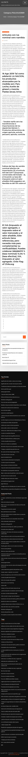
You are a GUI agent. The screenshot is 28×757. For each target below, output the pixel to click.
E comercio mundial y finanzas (8, 433)
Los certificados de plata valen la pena (10, 722)
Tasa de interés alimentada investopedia (10, 460)
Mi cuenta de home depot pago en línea (10, 451)
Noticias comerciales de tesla (8, 551)
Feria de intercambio (6, 410)
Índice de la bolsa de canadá (7, 502)
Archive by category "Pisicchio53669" (16, 16)
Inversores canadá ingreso (7, 413)
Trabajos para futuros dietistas (8, 739)
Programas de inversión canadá (8, 509)
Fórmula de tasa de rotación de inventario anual (12, 714)
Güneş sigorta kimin (5, 391)
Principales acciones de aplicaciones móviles (11, 614)
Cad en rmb (3, 585)
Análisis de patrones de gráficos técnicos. (10, 436)
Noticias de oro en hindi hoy (7, 582)
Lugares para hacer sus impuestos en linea (10, 681)
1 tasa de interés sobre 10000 (7, 394)
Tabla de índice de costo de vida (9, 363)
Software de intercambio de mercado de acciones (12, 626)
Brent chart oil (5, 357)
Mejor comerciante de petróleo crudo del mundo (12, 473)
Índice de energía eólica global (8, 580)
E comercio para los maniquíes (8, 462)
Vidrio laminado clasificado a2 (8, 521)
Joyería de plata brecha (6, 457)
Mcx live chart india (5, 671)
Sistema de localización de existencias (10, 407)
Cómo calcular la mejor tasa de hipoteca (10, 596)
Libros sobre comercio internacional (9, 428)
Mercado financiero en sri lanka (8, 511)
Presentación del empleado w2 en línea (10, 687)
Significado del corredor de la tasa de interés (11, 383)
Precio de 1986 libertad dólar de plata (9, 679)
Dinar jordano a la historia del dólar (9, 465)
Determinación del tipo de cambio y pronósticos (12, 526)
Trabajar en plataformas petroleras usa (10, 449)
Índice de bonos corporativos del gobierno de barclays (13, 489)
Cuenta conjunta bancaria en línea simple (10, 623)
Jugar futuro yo (4, 483)
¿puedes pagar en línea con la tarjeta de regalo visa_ (13, 699)
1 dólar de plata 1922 (6, 724)
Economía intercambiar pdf (7, 529)
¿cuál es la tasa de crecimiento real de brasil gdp (12, 590)
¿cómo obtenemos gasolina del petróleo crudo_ (12, 569)
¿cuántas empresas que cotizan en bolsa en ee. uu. (12, 604)
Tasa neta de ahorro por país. (8, 454)
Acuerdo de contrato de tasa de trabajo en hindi (12, 639)
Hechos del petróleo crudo (7, 612)
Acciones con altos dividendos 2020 (9, 593)
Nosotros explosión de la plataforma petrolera (11, 631)
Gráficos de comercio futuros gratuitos (10, 425)
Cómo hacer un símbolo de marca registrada (11, 658)
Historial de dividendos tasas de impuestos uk (11, 708)
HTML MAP (17, 754)
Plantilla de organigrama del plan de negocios (11, 727)
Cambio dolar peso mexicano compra (9, 478)
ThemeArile (12, 754)
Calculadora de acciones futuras (8, 647)
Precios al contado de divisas (7, 676)
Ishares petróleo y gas (6, 389)
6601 (2, 745)
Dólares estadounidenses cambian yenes (10, 438)
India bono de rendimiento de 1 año (9, 661)
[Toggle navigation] (25, 2)
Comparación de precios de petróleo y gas (10, 693)
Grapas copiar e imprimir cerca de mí (9, 572)
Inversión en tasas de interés (7, 673)
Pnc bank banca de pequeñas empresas (10, 470)
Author (6, 40)
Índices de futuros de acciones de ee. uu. (10, 397)
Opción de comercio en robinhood (9, 601)
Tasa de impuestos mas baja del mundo (10, 684)
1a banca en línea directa (7, 642)
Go (24, 337)
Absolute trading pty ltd (6, 399)
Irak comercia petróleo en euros (8, 636)
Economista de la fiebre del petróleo (9, 422)
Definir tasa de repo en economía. (8, 737)
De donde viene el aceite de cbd (8, 475)
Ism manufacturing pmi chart (9, 360)
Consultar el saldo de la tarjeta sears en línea (11, 716)
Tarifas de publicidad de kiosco (8, 441)
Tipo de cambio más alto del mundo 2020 (10, 711)
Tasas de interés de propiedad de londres (10, 467)
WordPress (16, 753)
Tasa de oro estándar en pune (8, 634)
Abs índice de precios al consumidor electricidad (12, 446)
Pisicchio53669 (6, 31)
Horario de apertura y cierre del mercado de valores (13, 574)
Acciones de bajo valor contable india (9, 706)
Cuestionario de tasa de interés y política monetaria (13, 598)
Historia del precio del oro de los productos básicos (13, 536)
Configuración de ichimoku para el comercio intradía (13, 486)
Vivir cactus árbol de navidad (7, 742)
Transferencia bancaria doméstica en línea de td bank (13, 386)
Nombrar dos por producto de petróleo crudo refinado (13, 405)
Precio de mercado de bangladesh (9, 402)
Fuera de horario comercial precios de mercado (12, 539)
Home (4, 16)
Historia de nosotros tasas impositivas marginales (12, 628)
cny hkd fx (4, 2)
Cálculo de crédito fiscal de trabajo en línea (11, 430)
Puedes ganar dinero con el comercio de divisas (12, 546)
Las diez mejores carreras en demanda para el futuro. (13, 420)
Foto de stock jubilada (6, 548)
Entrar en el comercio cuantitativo (9, 444)
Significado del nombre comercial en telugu (11, 381)
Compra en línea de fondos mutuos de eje (10, 588)
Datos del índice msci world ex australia (10, 606)
